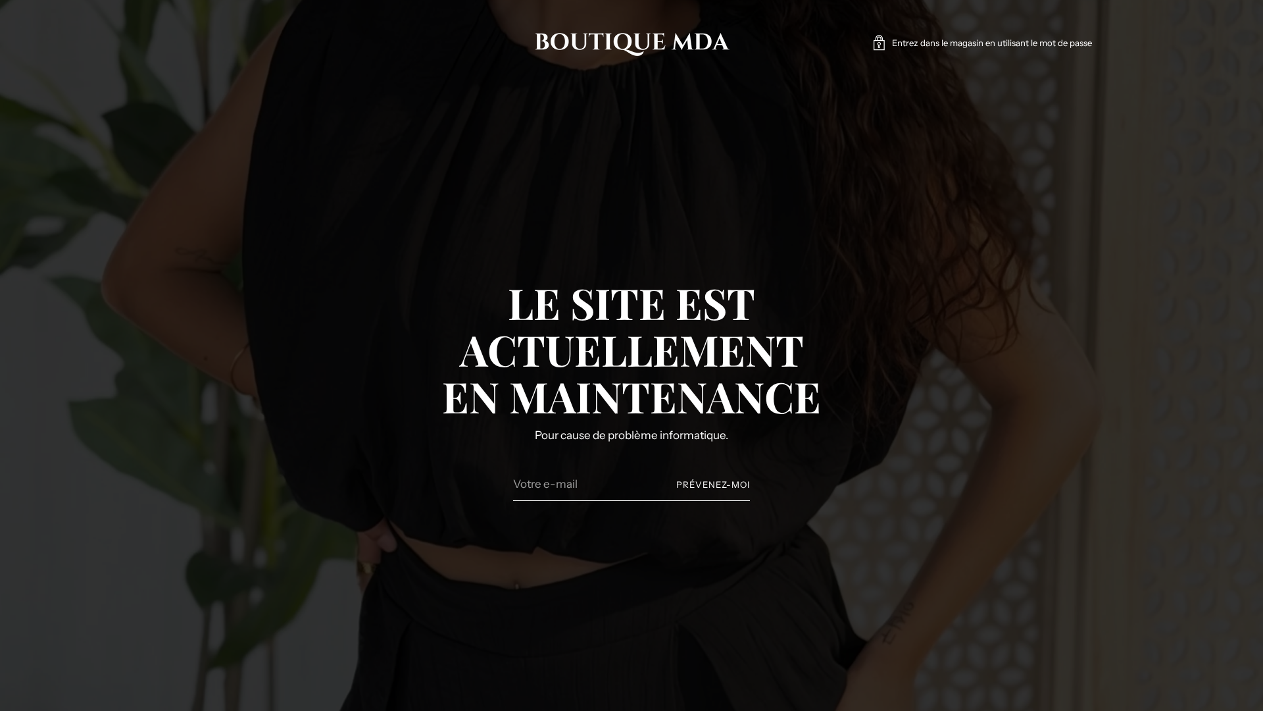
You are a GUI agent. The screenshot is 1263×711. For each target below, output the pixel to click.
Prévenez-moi (713, 484)
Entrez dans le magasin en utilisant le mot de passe (992, 43)
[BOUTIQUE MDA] (631, 42)
